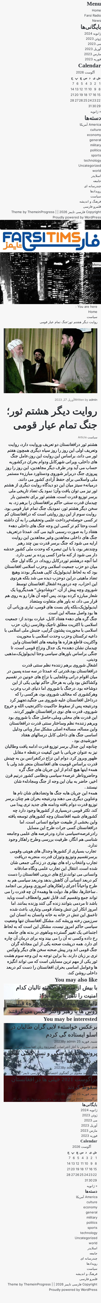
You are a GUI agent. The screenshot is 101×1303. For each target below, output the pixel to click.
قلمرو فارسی (92, 206)
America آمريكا (90, 124)
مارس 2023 (92, 54)
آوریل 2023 (93, 49)
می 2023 (94, 44)
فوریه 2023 (93, 59)
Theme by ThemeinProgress (29, 1284)
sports (96, 155)
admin (93, 399)
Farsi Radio (92, 15)
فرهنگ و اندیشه (90, 201)
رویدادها (95, 191)
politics (95, 150)
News (96, 20)
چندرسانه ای (92, 186)
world (96, 171)
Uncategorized (89, 165)
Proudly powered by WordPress (77, 217)
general (95, 140)
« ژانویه (95, 111)
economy (94, 135)
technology (92, 160)
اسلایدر (96, 176)
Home (96, 10)
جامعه (97, 181)
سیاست (95, 196)
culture (95, 130)
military (95, 145)
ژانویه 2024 (92, 33)
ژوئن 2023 (93, 39)
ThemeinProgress (40, 212)
